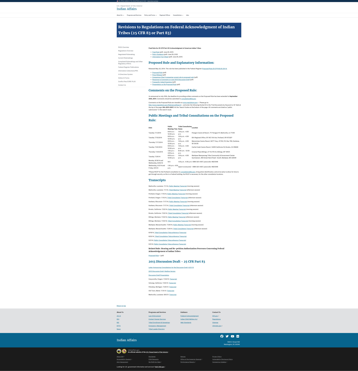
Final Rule (155, 52)
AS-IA (119, 316)
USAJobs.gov (216, 326)
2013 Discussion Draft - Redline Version (162, 271)
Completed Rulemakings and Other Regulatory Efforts (130, 63)
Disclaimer (152, 356)
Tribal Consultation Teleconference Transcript (170, 233)
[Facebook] (222, 337)
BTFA (119, 326)
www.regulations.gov (190, 102)
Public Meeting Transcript (178, 186)
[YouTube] (232, 337)
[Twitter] (227, 337)
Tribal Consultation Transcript (177, 198)
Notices (183, 356)
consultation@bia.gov (188, 99)
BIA (118, 319)
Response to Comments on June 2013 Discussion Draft (171, 80)
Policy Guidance (158, 54)
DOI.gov (215, 316)
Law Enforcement (155, 316)
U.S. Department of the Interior (157, 352)
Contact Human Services (157, 319)
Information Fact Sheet (160, 57)
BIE (118, 322)
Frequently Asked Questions (162, 82)
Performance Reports (187, 362)
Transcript (173, 279)
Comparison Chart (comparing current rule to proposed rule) (173, 77)
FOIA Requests (154, 359)
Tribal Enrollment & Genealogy (159, 322)
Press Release (157, 75)
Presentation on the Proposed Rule (164, 84)
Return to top (121, 306)
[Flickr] (237, 337)
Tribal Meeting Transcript (177, 190)
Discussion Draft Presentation (159, 275)
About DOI (120, 356)
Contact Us (122, 85)
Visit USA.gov (159, 367)
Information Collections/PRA (128, 71)
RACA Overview (123, 47)
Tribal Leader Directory (157, 329)
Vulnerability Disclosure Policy (222, 359)
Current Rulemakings (125, 58)
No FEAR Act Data (154, 362)
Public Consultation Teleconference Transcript (170, 240)
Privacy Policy (217, 356)
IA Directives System (125, 74)
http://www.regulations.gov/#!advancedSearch (165, 105)
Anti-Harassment (122, 362)
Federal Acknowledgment (189, 316)
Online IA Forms (123, 78)
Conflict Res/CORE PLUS (127, 81)
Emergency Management (157, 326)
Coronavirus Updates (219, 362)
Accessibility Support (124, 359)
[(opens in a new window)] (119, 351)
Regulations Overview (125, 51)
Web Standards (185, 322)
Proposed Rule (157, 72)
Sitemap (215, 322)
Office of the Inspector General (190, 359)
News (119, 329)
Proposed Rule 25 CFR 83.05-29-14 (214, 69)
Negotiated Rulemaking (126, 54)
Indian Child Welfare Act (188, 319)
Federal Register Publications (128, 67)
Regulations (216, 319)
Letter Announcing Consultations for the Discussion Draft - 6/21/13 (171, 267)
